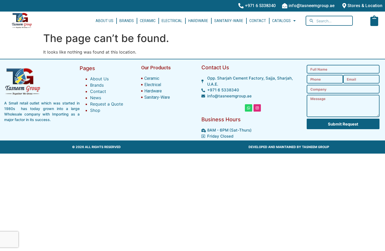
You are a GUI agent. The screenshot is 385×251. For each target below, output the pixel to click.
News (95, 97)
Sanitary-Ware (228, 21)
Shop (95, 110)
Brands (126, 21)
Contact (257, 21)
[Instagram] (257, 108)
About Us (104, 21)
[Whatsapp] (248, 108)
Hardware (198, 21)
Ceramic (148, 21)
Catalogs (281, 21)
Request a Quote (106, 104)
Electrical (172, 21)
